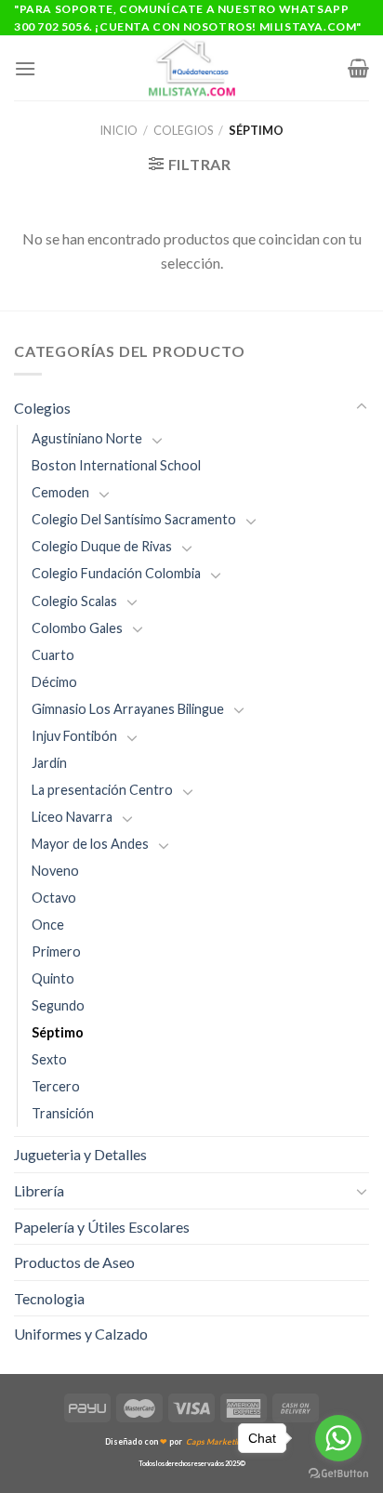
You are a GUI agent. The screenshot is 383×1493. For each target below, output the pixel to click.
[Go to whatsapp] (338, 1438)
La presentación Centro (102, 790)
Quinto (53, 978)
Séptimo (58, 1032)
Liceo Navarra (72, 817)
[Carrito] (358, 67)
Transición (63, 1113)
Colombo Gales (77, 628)
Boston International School (116, 465)
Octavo (54, 897)
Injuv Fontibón (74, 736)
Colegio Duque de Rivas (102, 546)
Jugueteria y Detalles (80, 1154)
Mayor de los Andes (90, 844)
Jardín (49, 763)
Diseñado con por (191, 1441)
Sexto (49, 1059)
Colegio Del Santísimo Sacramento (134, 519)
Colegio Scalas (74, 601)
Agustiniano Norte (87, 438)
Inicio (118, 130)
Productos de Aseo (74, 1262)
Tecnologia (49, 1298)
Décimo (54, 682)
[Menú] (25, 68)
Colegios (183, 130)
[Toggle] (361, 407)
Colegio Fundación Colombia (116, 573)
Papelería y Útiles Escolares (102, 1226)
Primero (56, 951)
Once (48, 924)
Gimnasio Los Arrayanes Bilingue (128, 709)
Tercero (56, 1086)
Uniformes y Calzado (81, 1333)
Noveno (55, 871)
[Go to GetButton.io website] (338, 1474)
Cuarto (53, 655)
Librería (39, 1190)
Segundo (58, 1005)
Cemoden (60, 492)
